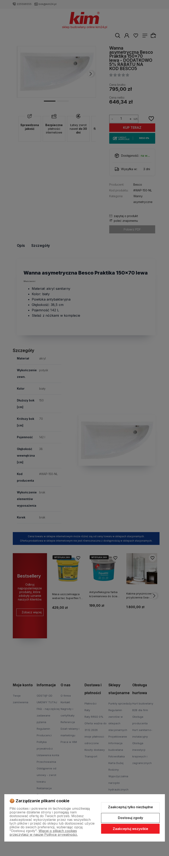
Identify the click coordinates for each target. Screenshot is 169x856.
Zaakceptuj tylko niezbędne (130, 807)
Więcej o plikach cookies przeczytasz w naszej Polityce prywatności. (43, 833)
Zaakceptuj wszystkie (130, 829)
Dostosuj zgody (130, 818)
